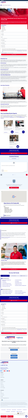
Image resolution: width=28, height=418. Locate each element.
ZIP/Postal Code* (3, 324)
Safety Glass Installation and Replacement (20, 285)
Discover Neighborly (13, 349)
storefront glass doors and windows (7, 116)
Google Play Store (14, 357)
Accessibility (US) (25, 409)
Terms (23, 329)
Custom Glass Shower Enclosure (6, 283)
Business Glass (23, 275)
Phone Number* (3, 318)
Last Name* (2, 312)
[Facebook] (1, 370)
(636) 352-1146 (4, 365)
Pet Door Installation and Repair (19, 293)
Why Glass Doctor (3, 381)
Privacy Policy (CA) (19, 409)
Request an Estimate (14, 54)
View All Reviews (14, 158)
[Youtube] (4, 370)
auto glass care (12, 117)
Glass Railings (17, 281)
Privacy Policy (2, 331)
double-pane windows (19, 116)
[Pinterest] (9, 370)
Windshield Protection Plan (5, 104)
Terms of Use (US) (3, 409)
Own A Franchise (3, 387)
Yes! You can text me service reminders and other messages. (9, 327)
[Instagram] (6, 370)
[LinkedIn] (7, 370)
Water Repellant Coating (18, 282)
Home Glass (3, 28)
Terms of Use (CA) (9, 409)
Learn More (5, 132)
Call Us (4, 416)
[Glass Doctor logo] (10, 338)
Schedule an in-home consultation (5, 237)
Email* (1, 315)
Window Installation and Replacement (7, 292)
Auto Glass (16, 127)
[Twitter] (2, 370)
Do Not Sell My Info (13, 411)
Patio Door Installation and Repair (6, 293)
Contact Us (2, 384)
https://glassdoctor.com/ (19, 329)
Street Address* (3, 321)
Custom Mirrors (4, 282)
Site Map (2, 396)
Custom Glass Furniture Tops (6, 286)
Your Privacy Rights (20, 411)
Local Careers (2, 386)
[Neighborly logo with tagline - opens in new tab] (19, 337)
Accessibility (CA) (8, 411)
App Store (14, 355)
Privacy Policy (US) (14, 409)
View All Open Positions (13, 269)
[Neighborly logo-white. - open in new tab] (2, 0)
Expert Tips (2, 393)
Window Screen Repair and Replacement (20, 292)
